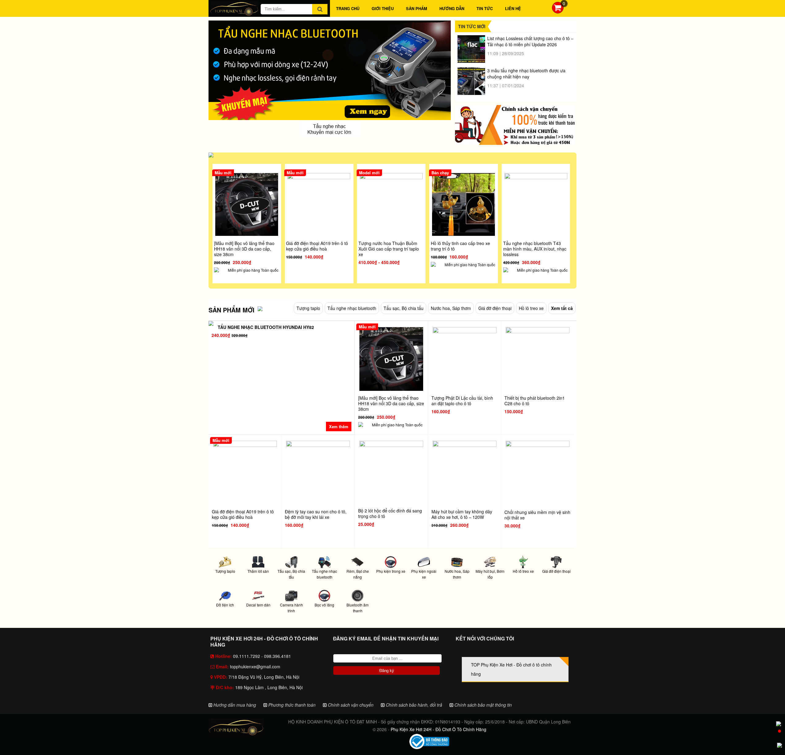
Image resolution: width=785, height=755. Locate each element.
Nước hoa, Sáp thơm (451, 308)
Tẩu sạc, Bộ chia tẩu (403, 308)
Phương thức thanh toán (291, 705)
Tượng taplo (308, 308)
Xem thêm (338, 426)
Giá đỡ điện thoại (494, 308)
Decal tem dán (258, 604)
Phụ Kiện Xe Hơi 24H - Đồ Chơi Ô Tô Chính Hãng (438, 729)
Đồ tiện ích (225, 604)
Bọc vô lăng (324, 604)
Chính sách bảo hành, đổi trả (413, 705)
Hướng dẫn (451, 8)
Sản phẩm (416, 8)
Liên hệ (513, 8)
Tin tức (485, 8)
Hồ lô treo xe (531, 308)
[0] (558, 12)
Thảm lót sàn (258, 571)
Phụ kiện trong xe (390, 571)
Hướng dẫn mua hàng (234, 705)
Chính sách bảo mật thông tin (482, 705)
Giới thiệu (383, 8)
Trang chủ (347, 8)
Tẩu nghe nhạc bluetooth (351, 308)
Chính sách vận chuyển (350, 705)
